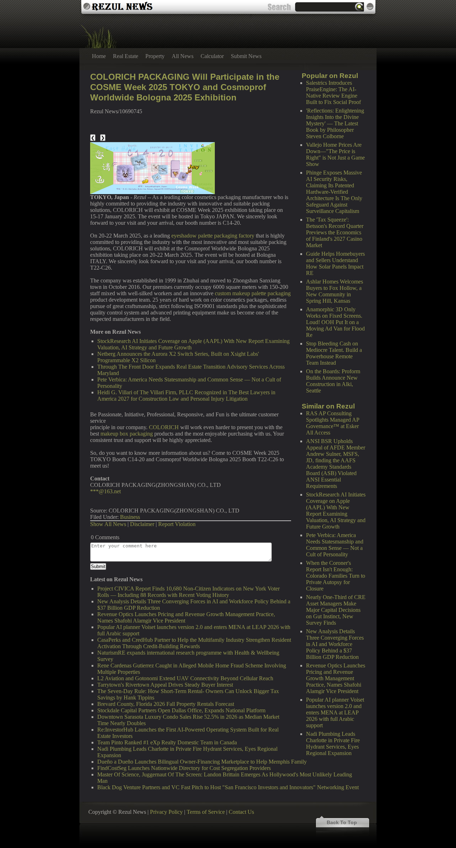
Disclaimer (142, 524)
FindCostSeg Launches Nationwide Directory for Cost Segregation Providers (184, 768)
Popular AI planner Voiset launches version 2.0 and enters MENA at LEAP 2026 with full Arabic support (335, 712)
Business (130, 517)
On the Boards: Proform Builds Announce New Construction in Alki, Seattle (333, 381)
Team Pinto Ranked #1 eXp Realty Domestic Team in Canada (167, 742)
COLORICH (164, 427)
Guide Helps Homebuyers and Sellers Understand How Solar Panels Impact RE (335, 263)
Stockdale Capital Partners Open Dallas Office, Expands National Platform (181, 710)
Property (155, 56)
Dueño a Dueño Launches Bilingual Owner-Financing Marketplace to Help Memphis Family (202, 762)
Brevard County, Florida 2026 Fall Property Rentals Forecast (165, 704)
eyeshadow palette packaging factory (212, 236)
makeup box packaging (126, 434)
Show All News (108, 524)
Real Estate (125, 56)
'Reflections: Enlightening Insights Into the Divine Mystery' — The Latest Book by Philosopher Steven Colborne (335, 123)
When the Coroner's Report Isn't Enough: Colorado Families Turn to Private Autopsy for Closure (335, 576)
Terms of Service (206, 812)
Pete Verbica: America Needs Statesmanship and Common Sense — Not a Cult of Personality (334, 544)
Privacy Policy (166, 812)
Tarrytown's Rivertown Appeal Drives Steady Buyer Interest (165, 685)
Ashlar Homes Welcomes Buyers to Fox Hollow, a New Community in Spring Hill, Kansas (334, 291)
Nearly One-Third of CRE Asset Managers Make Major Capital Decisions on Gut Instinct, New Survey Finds (336, 610)
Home (99, 56)
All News (182, 56)
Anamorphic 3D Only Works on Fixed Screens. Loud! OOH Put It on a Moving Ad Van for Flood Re (335, 322)
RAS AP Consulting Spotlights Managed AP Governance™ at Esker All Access (332, 423)
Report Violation (177, 524)
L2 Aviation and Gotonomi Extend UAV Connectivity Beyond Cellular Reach (185, 678)
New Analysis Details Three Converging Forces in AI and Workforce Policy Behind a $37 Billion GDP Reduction (335, 644)
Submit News (246, 56)
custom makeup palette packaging (253, 293)
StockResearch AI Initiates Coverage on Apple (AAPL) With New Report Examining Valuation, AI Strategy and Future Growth (336, 510)
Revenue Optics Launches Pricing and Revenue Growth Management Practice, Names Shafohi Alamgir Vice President (335, 678)
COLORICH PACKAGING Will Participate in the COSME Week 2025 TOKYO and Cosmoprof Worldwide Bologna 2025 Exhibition (184, 87)
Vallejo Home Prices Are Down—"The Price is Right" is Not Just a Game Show (335, 154)
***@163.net (105, 491)
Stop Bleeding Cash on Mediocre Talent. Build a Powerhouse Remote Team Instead (334, 353)
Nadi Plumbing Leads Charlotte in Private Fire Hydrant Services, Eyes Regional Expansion (333, 743)
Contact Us (241, 812)
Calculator (212, 56)
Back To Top (342, 822)
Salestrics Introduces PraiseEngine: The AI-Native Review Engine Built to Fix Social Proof (333, 92)
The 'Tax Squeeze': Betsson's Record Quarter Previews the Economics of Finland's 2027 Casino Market (334, 232)
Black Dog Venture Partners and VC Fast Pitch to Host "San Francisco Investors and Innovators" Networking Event (228, 787)
